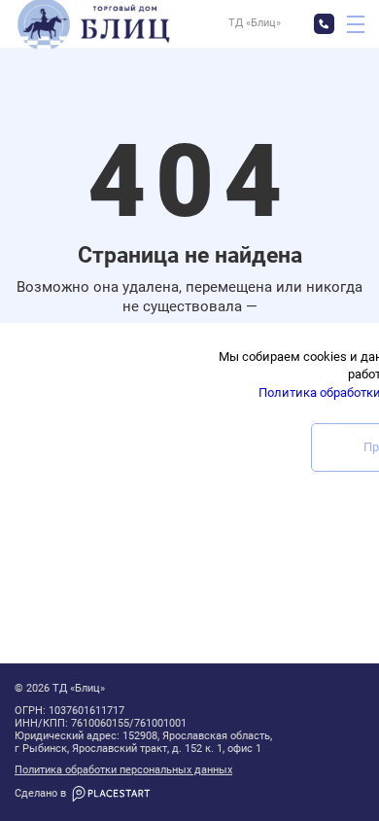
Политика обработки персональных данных (123, 770)
